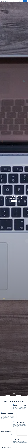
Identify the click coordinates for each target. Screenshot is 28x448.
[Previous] (1, 199)
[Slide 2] (14, 393)
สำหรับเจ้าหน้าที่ (24, 1)
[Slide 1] (13, 393)
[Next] (26, 199)
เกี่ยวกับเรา (8, 1)
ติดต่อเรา (19, 1)
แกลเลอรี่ (14, 1)
